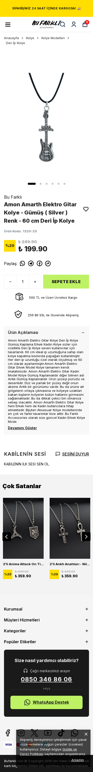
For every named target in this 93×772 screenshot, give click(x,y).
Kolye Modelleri (53, 38)
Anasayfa (11, 38)
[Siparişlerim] (74, 24)
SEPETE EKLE (66, 281)
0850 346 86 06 (46, 679)
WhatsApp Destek (51, 702)
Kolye (30, 38)
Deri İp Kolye (15, 43)
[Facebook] (7, 733)
